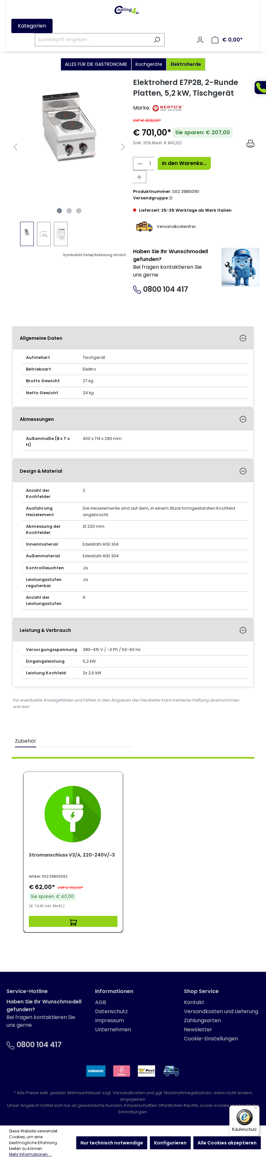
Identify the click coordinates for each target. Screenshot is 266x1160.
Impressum (109, 1020)
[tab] (133, 338)
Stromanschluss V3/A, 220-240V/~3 (72, 855)
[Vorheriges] (15, 147)
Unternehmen (113, 1029)
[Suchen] (156, 39)
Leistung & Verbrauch (45, 630)
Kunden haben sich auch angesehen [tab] (86, 741)
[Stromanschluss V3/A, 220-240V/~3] (73, 814)
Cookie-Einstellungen (211, 1038)
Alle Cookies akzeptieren (227, 1143)
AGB (100, 1002)
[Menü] (256, 1109)
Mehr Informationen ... (30, 1154)
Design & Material (41, 471)
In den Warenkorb (185, 163)
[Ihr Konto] (200, 40)
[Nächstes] (123, 147)
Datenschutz (111, 1011)
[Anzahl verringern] (140, 163)
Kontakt (194, 1002)
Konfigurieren (170, 1143)
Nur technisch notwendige (111, 1143)
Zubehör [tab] (25, 741)
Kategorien (32, 26)
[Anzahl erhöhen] (139, 176)
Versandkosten (129, 1093)
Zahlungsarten (202, 1020)
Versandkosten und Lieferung (221, 1011)
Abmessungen (37, 419)
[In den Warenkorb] (73, 921)
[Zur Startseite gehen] (126, 10)
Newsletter (198, 1029)
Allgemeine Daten (41, 338)
